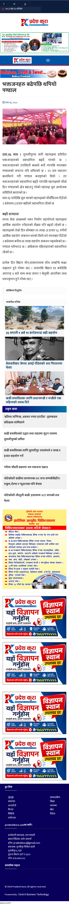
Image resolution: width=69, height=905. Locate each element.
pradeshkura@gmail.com (26, 843)
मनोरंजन (12, 818)
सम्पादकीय (55, 797)
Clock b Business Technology (33, 894)
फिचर (10, 809)
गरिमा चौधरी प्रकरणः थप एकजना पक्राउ (26, 467)
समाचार (11, 801)
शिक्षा (52, 801)
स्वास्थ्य (53, 805)
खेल (52, 809)
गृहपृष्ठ (11, 797)
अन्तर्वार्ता (12, 805)
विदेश (52, 814)
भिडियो (11, 814)
